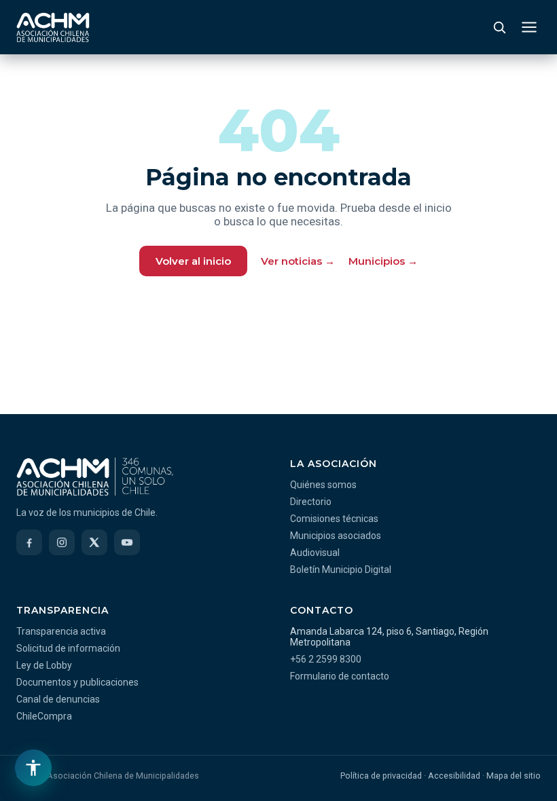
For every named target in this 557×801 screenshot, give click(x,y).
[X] (94, 542)
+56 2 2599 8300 (325, 659)
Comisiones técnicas (334, 518)
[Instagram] (62, 542)
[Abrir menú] (529, 27)
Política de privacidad (381, 775)
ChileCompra (44, 716)
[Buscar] (499, 27)
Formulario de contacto (339, 676)
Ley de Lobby (44, 665)
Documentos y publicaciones (77, 682)
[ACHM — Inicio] (53, 27)
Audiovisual (315, 552)
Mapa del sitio (513, 775)
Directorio (310, 501)
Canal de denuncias (58, 699)
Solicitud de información (68, 648)
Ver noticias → (298, 261)
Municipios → (383, 261)
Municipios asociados (335, 535)
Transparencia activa (61, 631)
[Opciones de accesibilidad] (33, 767)
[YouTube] (127, 542)
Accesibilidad (454, 775)
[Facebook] (29, 542)
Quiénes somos (323, 484)
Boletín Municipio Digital (340, 569)
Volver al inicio (193, 261)
